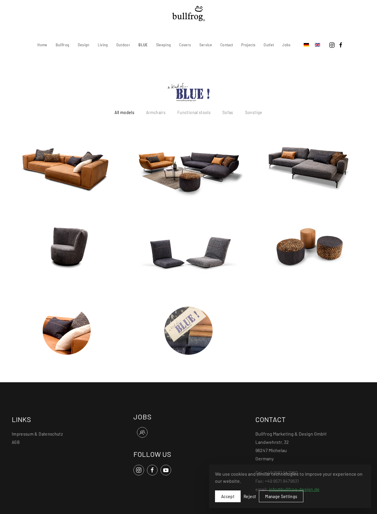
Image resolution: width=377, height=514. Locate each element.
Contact (226, 44)
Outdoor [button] (123, 44)
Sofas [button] (227, 112)
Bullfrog (63, 44)
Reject (250, 496)
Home (42, 44)
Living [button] (103, 44)
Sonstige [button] (253, 112)
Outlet (269, 44)
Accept (227, 496)
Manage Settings (281, 496)
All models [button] (124, 112)
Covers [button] (185, 44)
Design (84, 44)
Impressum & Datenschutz (37, 433)
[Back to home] (188, 13)
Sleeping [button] (163, 44)
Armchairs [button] (156, 112)
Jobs (286, 44)
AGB (16, 442)
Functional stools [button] (194, 112)
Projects (248, 44)
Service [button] (205, 44)
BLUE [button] (143, 44)
